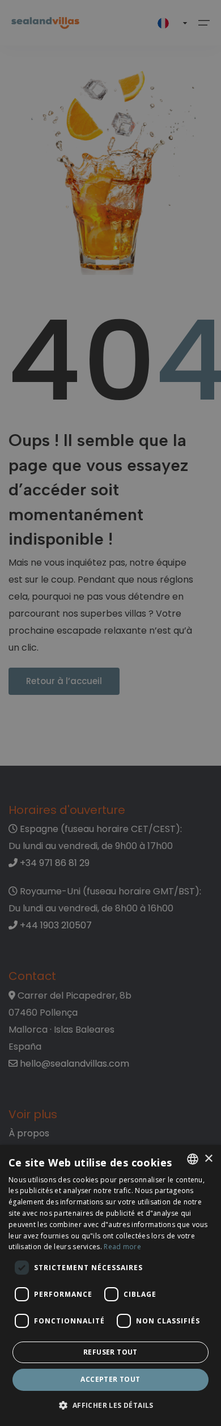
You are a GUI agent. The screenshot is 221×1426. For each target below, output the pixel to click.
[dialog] (110, 1285)
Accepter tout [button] (110, 1379)
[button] (110, 1406)
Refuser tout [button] (110, 1352)
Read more (122, 1246)
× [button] (208, 1159)
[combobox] (192, 1159)
